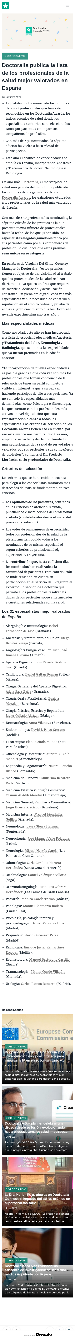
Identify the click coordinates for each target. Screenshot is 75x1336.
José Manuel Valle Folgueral (49, 838)
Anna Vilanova (40, 723)
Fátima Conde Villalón (48, 971)
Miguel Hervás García (41, 850)
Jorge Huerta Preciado (22, 807)
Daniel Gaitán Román (41, 674)
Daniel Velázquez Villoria (47, 875)
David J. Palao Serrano (48, 730)
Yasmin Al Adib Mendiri (24, 795)
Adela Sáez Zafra (18, 691)
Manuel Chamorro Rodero (43, 906)
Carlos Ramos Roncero (38, 984)
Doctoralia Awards (16, 197)
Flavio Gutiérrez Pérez (41, 935)
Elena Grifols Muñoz (41, 742)
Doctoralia (30, 182)
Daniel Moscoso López (49, 923)
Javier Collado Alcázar (22, 715)
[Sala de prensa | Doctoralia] (5, 9)
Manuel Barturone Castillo (49, 959)
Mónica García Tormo (38, 899)
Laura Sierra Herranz (43, 826)
